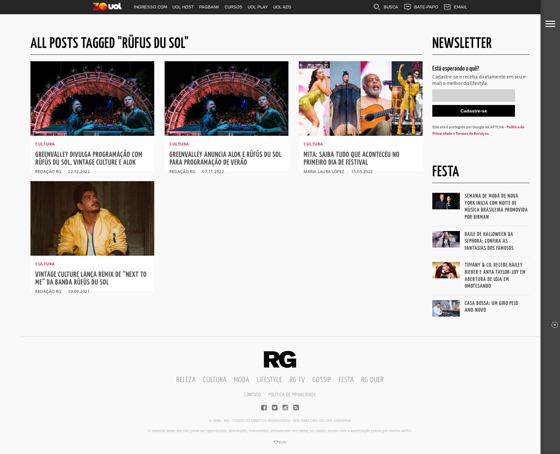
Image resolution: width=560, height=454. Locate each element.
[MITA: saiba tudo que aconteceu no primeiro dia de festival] (361, 134)
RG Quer (372, 380)
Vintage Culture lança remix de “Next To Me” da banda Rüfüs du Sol (91, 278)
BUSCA (391, 7)
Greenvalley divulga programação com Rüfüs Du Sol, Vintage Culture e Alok (89, 158)
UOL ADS (282, 7)
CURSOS (233, 7)
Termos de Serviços (472, 133)
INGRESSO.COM (150, 7)
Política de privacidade (292, 394)
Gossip (321, 380)
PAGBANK (209, 7)
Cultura (215, 380)
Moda (241, 380)
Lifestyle (269, 380)
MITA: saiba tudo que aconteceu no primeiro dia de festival (352, 158)
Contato (252, 394)
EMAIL (460, 7)
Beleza (186, 380)
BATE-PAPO (426, 7)
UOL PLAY (258, 7)
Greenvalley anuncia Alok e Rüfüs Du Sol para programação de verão (225, 158)
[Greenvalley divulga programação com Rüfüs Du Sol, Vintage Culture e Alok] (92, 134)
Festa (346, 380)
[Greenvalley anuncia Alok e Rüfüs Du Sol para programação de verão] (226, 134)
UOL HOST (183, 7)
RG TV (297, 380)
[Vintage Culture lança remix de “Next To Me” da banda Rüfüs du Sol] (92, 253)
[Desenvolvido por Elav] (280, 444)
